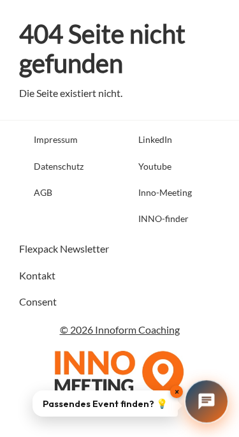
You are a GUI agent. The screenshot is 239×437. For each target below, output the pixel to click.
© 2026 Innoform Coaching (120, 329)
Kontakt (37, 275)
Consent (38, 301)
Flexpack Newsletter (64, 248)
